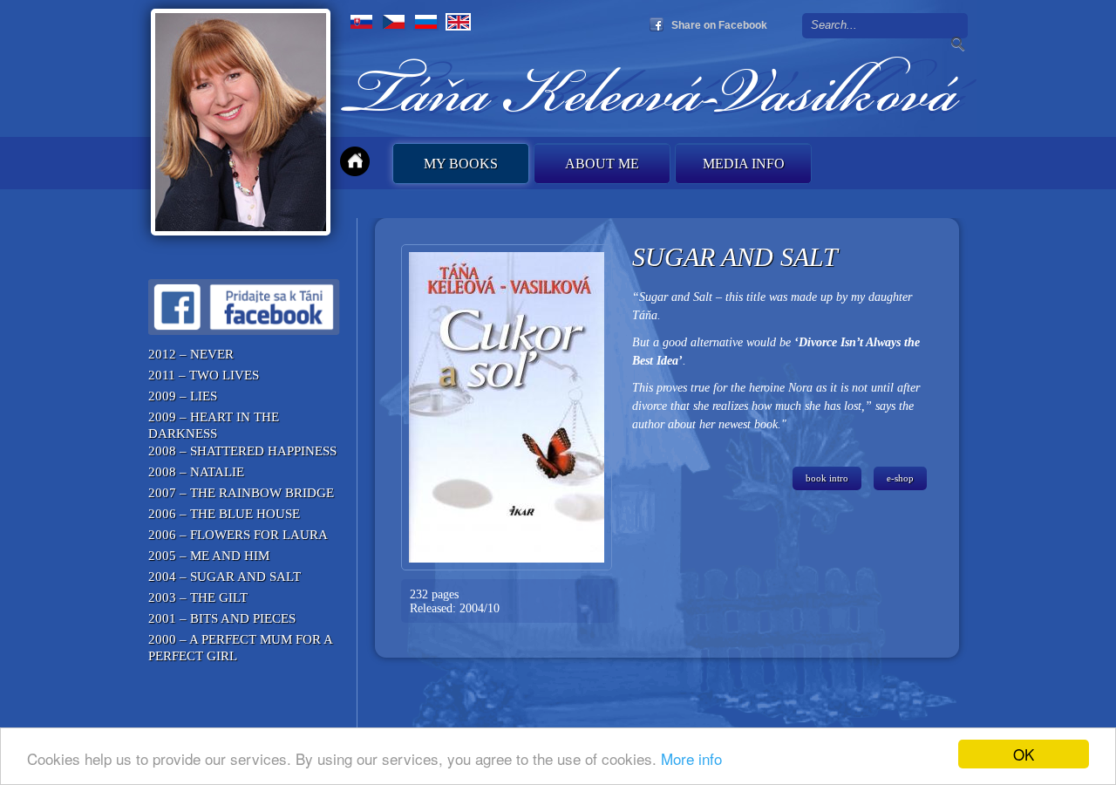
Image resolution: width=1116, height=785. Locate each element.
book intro (827, 478)
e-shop (900, 478)
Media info (744, 163)
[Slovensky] (361, 22)
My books (461, 163)
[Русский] (426, 22)
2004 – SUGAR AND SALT (224, 577)
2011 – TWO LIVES (203, 375)
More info (691, 758)
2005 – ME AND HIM (208, 556)
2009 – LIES (182, 396)
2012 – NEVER (191, 354)
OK (1023, 754)
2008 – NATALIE (196, 472)
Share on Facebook (719, 25)
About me (602, 163)
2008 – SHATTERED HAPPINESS (242, 451)
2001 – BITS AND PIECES (222, 618)
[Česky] (393, 22)
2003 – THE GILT (198, 597)
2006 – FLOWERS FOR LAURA (238, 535)
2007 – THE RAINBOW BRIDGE (241, 493)
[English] (458, 22)
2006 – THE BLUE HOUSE (224, 514)
